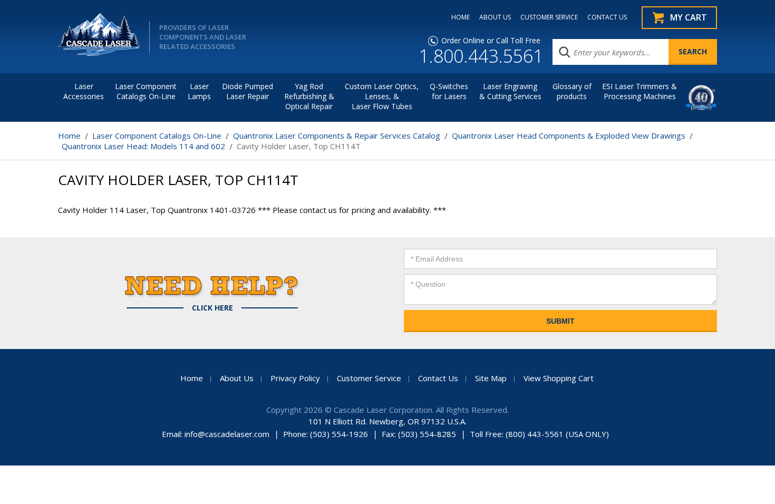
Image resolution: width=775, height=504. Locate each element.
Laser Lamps (199, 91)
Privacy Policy (295, 378)
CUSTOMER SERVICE (549, 17)
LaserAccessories (83, 91)
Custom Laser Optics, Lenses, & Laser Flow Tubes (382, 96)
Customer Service (369, 378)
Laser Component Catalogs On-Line (146, 91)
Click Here (212, 308)
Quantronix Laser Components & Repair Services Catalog (336, 135)
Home (69, 135)
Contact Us (438, 378)
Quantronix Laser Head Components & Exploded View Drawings (568, 135)
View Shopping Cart (559, 378)
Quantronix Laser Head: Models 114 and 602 (143, 146)
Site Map (491, 378)
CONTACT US (607, 17)
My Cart (688, 17)
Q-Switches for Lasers (449, 91)
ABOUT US (495, 17)
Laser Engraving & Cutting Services (510, 91)
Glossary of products (572, 91)
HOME (460, 17)
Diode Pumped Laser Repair (247, 91)
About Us (237, 378)
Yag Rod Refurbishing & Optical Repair (309, 96)
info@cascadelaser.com (227, 434)
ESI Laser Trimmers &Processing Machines (639, 91)
